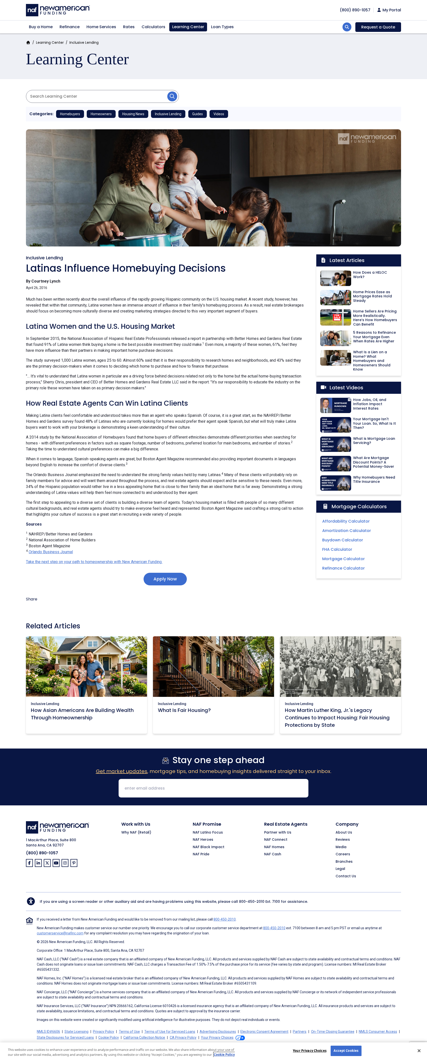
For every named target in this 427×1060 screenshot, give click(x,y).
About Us (344, 832)
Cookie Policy (108, 1037)
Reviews (343, 840)
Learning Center (188, 27)
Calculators (153, 27)
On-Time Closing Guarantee (332, 1032)
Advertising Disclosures (218, 1032)
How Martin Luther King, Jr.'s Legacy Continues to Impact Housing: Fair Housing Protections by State (337, 718)
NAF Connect (275, 840)
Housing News (133, 114)
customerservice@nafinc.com (60, 933)
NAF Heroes (203, 840)
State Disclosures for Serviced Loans (65, 1037)
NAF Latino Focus (208, 832)
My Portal (391, 10)
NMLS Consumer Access (378, 1032)
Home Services (101, 27)
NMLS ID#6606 (48, 1032)
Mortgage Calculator (343, 559)
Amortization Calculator (346, 530)
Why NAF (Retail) (136, 832)
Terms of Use (129, 1032)
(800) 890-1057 (42, 853)
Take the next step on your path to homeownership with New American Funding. (94, 561)
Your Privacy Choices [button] (217, 1037)
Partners (299, 1032)
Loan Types (222, 27)
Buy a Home (41, 27)
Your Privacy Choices (309, 1050)
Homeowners (101, 114)
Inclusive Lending (84, 42)
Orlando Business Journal (51, 552)
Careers (343, 854)
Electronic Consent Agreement (264, 1032)
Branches (344, 862)
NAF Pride (201, 854)
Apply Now (165, 579)
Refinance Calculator (343, 568)
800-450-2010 (251, 901)
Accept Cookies (346, 1050)
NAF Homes (274, 847)
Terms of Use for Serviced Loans (169, 1032)
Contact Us (346, 876)
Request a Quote (378, 27)
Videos (219, 114)
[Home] (58, 9)
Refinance (70, 27)
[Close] (419, 1050)
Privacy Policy (103, 1032)
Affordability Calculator (346, 521)
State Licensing (76, 1032)
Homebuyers (70, 114)
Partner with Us (277, 832)
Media (341, 847)
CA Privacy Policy (183, 1037)
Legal (340, 869)
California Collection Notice (144, 1037)
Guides (197, 114)
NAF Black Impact (208, 847)
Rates (129, 27)
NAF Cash (272, 854)
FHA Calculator (337, 549)
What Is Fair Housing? (184, 710)
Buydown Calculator (342, 540)
